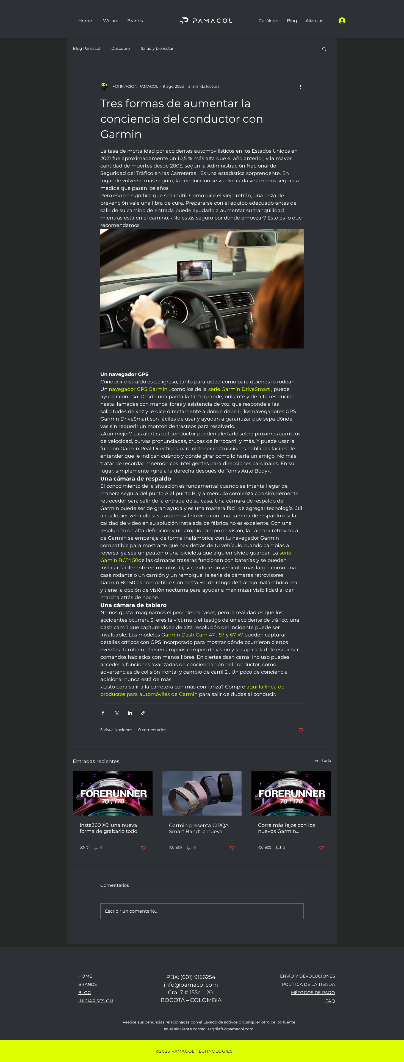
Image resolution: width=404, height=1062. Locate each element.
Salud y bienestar (157, 48)
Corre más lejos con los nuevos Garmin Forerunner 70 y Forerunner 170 (286, 828)
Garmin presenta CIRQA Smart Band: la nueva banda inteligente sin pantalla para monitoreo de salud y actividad (199, 828)
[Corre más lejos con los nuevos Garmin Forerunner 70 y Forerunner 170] (291, 793)
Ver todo (323, 760)
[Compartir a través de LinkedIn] (129, 712)
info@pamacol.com (191, 984)
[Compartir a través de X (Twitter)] (116, 712)
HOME (85, 976)
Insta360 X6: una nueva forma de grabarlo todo (108, 828)
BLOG (84, 992)
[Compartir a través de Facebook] (103, 712)
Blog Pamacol (86, 48)
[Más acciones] (300, 86)
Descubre (120, 48)
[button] (135, 21)
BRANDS (87, 984)
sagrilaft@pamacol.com (230, 1029)
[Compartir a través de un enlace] (143, 712)
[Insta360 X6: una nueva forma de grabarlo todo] (113, 793)
